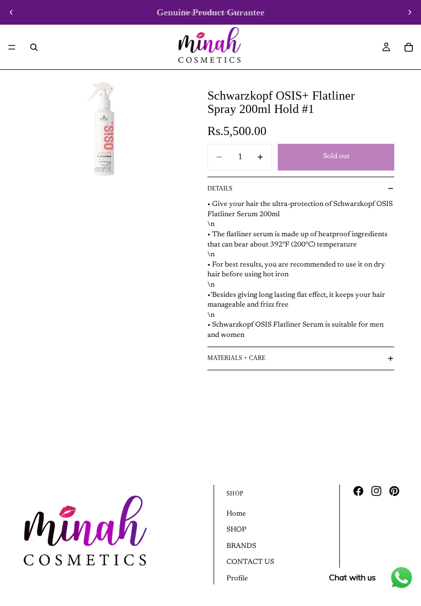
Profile (237, 578)
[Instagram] (376, 491)
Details (220, 188)
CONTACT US (250, 562)
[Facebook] (358, 491)
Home (236, 514)
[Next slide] (409, 12)
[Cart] (408, 47)
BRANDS (241, 546)
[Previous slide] (11, 12)
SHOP (236, 530)
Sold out (336, 156)
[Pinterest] (394, 491)
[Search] (34, 47)
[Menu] (12, 47)
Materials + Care (236, 358)
